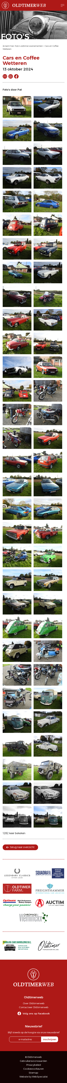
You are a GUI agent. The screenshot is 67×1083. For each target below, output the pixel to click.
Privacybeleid (33, 1065)
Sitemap (33, 1072)
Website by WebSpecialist (33, 1076)
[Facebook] (16, 76)
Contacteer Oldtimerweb (33, 1007)
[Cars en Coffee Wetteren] (17, 107)
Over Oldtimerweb (33, 1003)
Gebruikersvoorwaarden (33, 1061)
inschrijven (49, 1039)
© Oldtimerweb (33, 1057)
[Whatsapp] (10, 76)
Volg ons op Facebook (36, 1013)
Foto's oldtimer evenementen (29, 46)
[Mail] (5, 76)
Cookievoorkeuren (33, 1068)
